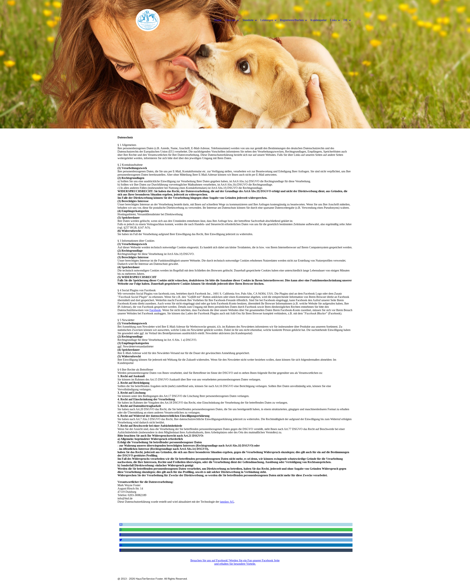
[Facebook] (120, 534)
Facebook (155, 310)
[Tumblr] (120, 550)
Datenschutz (227, 568)
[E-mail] (120, 524)
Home (217, 20)
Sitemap (260, 568)
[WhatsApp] (120, 529)
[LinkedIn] (120, 545)
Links (333, 20)
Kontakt (249, 568)
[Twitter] (120, 539)
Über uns (230, 20)
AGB (239, 568)
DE (346, 20)
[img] (148, 20)
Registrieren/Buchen (292, 20)
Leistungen (266, 20)
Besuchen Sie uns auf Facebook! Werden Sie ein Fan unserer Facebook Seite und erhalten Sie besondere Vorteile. (235, 562)
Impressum (212, 568)
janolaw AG (227, 501)
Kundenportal (318, 20)
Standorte (248, 20)
